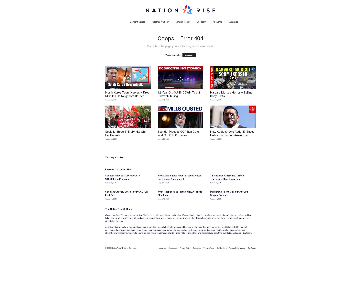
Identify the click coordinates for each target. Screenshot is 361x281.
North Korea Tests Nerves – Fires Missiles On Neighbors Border (127, 94)
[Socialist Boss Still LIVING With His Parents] (128, 117)
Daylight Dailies (137, 21)
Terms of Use (208, 248)
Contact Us (173, 248)
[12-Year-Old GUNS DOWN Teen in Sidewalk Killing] (180, 77)
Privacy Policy (185, 248)
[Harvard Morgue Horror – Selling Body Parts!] (233, 77)
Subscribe (233, 21)
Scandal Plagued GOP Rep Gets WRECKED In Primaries (178, 133)
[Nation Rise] (180, 9)
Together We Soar (160, 21)
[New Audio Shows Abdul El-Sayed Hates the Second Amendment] (233, 117)
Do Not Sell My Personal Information (231, 248)
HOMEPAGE (189, 55)
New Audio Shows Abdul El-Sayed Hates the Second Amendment (232, 133)
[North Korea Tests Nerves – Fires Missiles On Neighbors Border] (128, 77)
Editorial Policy (182, 21)
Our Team (201, 21)
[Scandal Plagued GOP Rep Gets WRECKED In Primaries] (180, 117)
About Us (217, 21)
